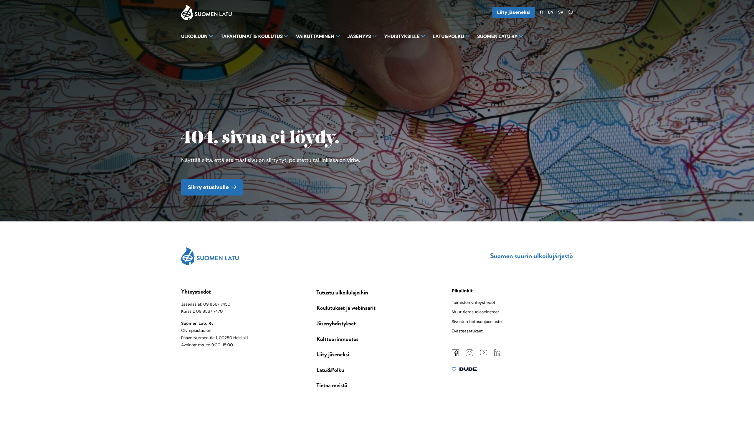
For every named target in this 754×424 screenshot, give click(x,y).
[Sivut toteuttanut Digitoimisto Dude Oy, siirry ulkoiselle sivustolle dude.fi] (464, 370)
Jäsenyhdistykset (336, 323)
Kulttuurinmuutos (337, 339)
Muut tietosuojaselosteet (475, 312)
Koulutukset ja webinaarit (346, 308)
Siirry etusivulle (208, 187)
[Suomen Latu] (206, 18)
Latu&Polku (330, 370)
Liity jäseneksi (513, 12)
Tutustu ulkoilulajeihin (342, 292)
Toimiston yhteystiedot (473, 302)
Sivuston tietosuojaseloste (477, 321)
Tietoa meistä (331, 385)
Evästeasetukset (467, 331)
